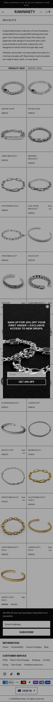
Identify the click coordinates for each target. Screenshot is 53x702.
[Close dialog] (47, 306)
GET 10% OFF (26, 382)
